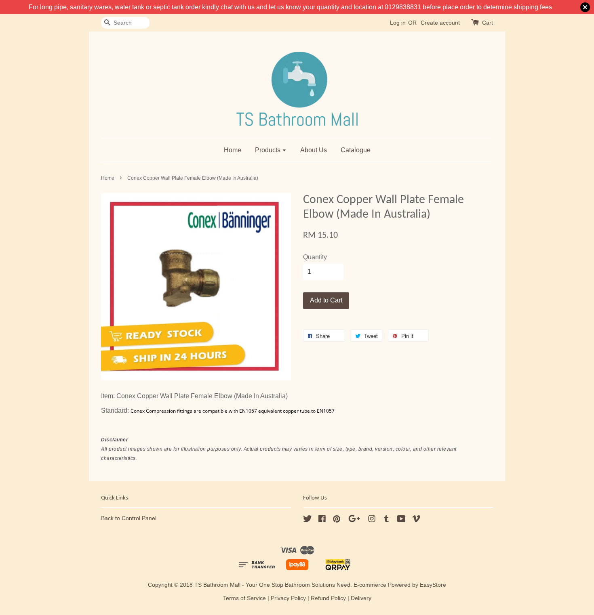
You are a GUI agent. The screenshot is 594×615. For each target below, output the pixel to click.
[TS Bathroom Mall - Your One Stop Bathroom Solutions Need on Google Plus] (354, 520)
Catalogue (356, 150)
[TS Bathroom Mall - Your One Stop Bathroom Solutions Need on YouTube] (401, 520)
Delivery (361, 598)
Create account (440, 22)
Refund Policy (328, 598)
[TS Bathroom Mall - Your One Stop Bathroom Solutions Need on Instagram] (371, 520)
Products (268, 150)
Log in (398, 22)
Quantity (315, 257)
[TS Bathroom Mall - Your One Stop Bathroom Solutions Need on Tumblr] (386, 520)
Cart (487, 22)
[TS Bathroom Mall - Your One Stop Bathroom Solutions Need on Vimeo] (416, 520)
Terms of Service (244, 598)
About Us (313, 150)
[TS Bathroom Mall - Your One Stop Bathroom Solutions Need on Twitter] (307, 520)
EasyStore (433, 585)
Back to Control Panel (128, 518)
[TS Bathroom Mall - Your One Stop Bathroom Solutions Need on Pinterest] (336, 520)
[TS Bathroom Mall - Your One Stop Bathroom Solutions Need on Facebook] (322, 520)
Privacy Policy (288, 598)
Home (232, 150)
